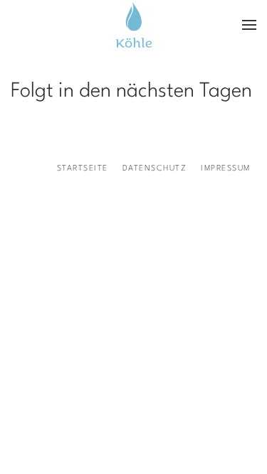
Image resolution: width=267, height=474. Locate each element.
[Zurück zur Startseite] (134, 25)
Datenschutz (154, 169)
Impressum (226, 169)
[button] (249, 25)
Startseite (82, 169)
